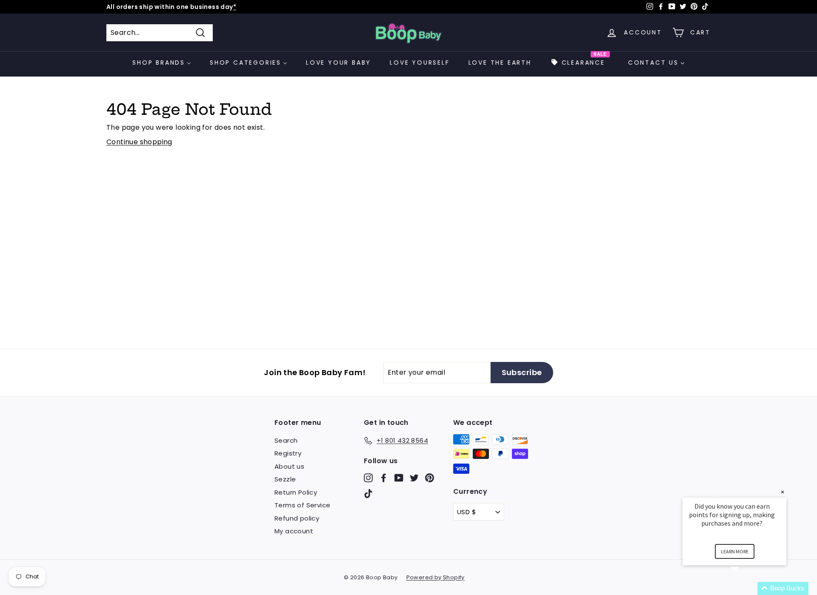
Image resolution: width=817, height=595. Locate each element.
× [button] (782, 492)
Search (285, 440)
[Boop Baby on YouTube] (398, 477)
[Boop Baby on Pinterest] (429, 477)
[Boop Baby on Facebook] (383, 477)
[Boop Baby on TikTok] (368, 493)
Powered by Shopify (435, 577)
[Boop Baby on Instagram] (368, 477)
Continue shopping (139, 142)
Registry (287, 453)
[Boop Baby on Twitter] (414, 477)
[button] (744, 588)
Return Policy (295, 492)
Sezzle (285, 479)
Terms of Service (302, 505)
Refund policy (296, 518)
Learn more (734, 551)
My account (293, 531)
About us (289, 466)
